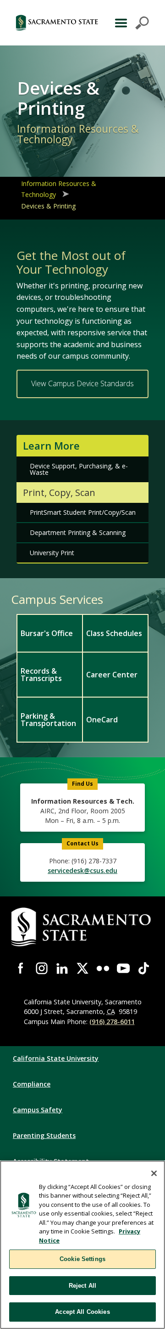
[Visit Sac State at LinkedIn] (62, 968)
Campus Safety (37, 1109)
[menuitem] (49, 633)
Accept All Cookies (82, 1311)
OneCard (102, 720)
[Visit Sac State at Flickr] (103, 968)
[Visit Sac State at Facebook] (21, 968)
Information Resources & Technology (58, 189)
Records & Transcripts (41, 674)
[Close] (154, 1173)
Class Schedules (114, 633)
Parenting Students (44, 1135)
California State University (56, 1058)
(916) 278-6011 (112, 1021)
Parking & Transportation (48, 719)
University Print (52, 552)
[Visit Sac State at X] (82, 968)
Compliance (31, 1084)
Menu (131, 23)
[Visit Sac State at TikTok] (143, 968)
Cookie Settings (82, 1259)
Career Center (112, 675)
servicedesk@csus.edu (82, 870)
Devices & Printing (48, 206)
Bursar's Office (47, 633)
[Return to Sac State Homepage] (57, 23)
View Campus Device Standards (82, 383)
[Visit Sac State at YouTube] (123, 968)
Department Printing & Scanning (78, 532)
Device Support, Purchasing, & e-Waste (79, 469)
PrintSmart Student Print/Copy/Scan (83, 512)
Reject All (82, 1285)
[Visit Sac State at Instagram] (42, 968)
